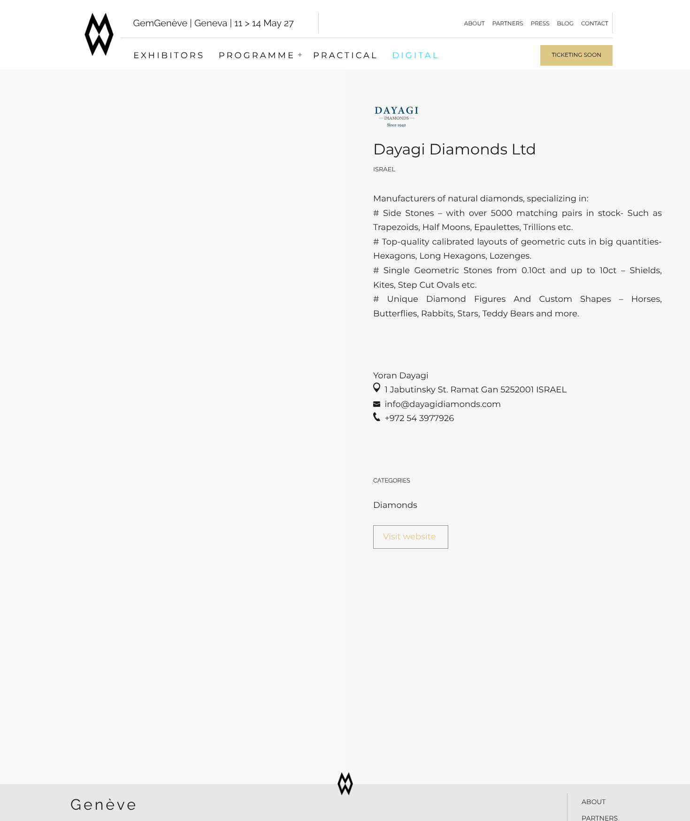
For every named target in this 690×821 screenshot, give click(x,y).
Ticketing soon (576, 55)
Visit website (409, 536)
